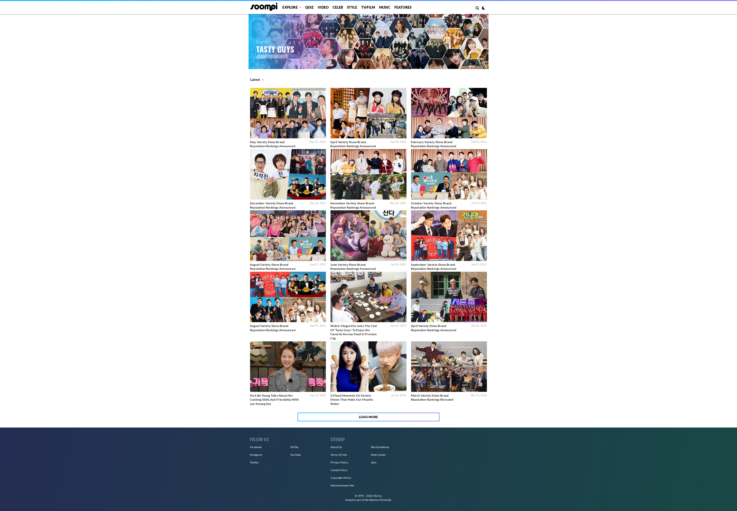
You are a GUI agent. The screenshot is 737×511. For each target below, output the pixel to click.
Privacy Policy (339, 462)
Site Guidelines (380, 447)
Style (352, 7)
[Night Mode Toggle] (483, 8)
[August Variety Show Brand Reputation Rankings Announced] (288, 235)
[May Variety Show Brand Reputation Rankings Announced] (288, 113)
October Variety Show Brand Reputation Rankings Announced (433, 205)
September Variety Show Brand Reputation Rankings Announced (433, 267)
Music (384, 7)
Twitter (254, 462)
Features (403, 7)
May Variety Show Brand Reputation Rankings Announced (272, 144)
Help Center (378, 454)
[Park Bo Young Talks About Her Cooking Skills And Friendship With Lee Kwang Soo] (288, 366)
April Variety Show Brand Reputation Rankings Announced (353, 144)
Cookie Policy (339, 470)
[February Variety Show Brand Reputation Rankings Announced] (449, 113)
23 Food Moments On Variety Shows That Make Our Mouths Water (351, 399)
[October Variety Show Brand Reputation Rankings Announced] (449, 174)
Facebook (256, 447)
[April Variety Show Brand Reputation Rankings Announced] (368, 113)
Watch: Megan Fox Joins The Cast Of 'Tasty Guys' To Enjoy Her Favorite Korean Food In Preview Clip (353, 332)
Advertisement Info (342, 485)
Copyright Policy (340, 477)
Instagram (256, 454)
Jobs (373, 462)
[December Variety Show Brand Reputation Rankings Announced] (288, 174)
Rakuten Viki (376, 499)
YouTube (295, 454)
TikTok (294, 447)
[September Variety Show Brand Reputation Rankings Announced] (449, 235)
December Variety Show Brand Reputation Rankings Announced (272, 205)
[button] (257, 79)
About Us (336, 447)
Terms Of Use (338, 454)
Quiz (309, 7)
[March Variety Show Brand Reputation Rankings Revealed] (449, 366)
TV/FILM (368, 7)
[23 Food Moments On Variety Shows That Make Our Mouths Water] (368, 366)
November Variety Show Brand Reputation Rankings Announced (353, 205)
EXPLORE (289, 7)
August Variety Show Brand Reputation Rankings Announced (272, 267)
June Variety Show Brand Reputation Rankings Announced (353, 267)
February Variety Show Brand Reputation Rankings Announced (433, 144)
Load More (368, 417)
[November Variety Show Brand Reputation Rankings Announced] (368, 174)
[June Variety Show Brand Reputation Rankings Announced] (368, 235)
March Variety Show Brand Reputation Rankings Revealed (432, 397)
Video (323, 7)
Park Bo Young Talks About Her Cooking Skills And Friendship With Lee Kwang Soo (274, 399)
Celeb (338, 7)
